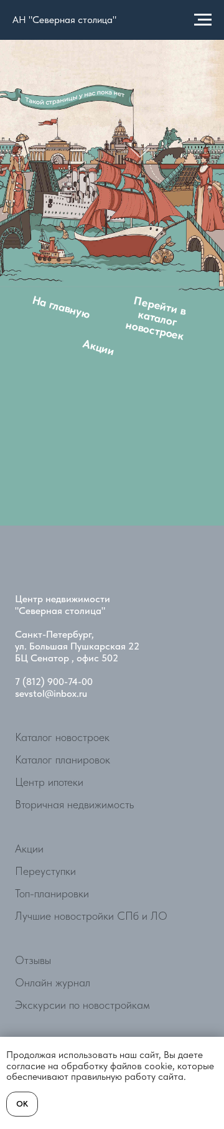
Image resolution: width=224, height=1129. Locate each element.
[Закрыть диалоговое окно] (168, 700)
